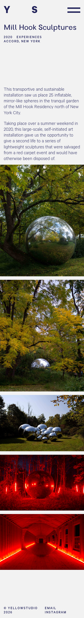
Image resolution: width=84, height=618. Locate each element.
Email (50, 608)
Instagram (55, 612)
